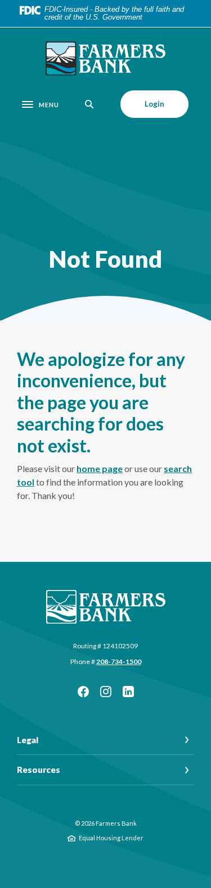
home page (100, 468)
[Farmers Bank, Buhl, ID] (105, 59)
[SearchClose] (89, 104)
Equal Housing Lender (111, 837)
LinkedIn (128, 691)
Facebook (83, 691)
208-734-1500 (118, 661)
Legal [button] (27, 740)
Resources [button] (38, 770)
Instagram (105, 691)
